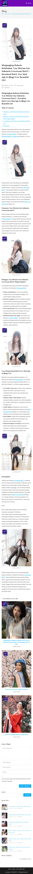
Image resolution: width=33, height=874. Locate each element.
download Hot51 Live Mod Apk (10, 136)
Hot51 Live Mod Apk (18, 494)
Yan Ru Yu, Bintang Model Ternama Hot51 (16, 734)
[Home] (2, 13)
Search (3, 792)
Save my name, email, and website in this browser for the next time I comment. (16, 780)
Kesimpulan (6, 126)
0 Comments (7, 87)
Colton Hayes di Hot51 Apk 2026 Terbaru (20, 806)
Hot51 (9, 869)
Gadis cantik (20, 85)
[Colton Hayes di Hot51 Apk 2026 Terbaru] (4, 807)
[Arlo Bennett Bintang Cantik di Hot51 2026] (4, 824)
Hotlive (13, 869)
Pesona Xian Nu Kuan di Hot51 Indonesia (16, 689)
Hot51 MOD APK (20, 869)
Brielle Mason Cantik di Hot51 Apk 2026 (19, 814)
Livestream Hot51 (12, 134)
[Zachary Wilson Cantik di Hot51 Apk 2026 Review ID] (4, 832)
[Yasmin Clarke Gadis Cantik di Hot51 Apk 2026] (4, 840)
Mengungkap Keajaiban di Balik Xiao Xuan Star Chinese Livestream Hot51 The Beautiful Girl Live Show (16, 642)
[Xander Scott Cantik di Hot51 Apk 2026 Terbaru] (4, 849)
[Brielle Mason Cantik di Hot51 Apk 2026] (4, 815)
